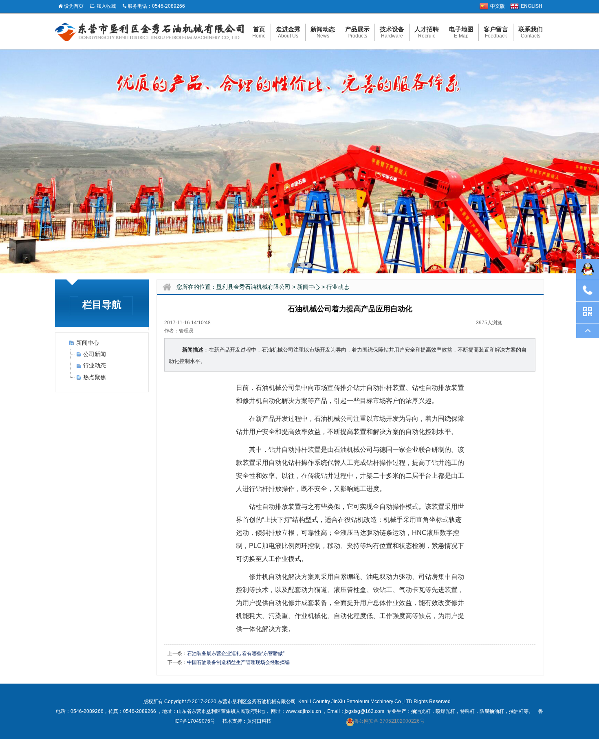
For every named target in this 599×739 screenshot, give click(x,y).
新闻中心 (87, 342)
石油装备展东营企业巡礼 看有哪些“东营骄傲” (235, 653)
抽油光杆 (421, 711)
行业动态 (94, 365)
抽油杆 (516, 711)
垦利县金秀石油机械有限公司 (253, 287)
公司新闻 (94, 354)
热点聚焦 (94, 377)
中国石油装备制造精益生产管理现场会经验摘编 (238, 662)
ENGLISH (531, 6)
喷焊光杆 (445, 711)
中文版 (497, 6)
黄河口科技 (259, 721)
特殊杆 (467, 711)
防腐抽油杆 (492, 711)
